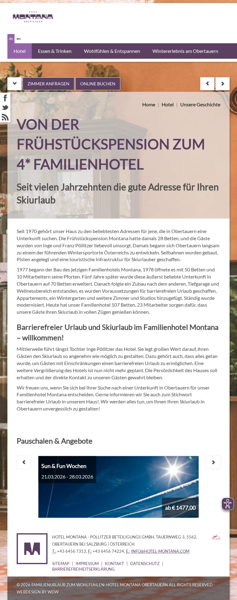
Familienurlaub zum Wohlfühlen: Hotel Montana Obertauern (99, 584)
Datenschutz (145, 563)
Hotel (20, 51)
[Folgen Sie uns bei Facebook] (5, 98)
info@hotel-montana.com (160, 551)
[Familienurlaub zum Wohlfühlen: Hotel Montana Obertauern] (38, 17)
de (11, 38)
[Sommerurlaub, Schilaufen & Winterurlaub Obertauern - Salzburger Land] (216, 536)
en (19, 38)
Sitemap (60, 563)
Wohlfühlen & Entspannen (112, 51)
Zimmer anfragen (48, 83)
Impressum (87, 563)
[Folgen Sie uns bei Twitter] (5, 107)
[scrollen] (14, 83)
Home (148, 104)
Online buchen (97, 83)
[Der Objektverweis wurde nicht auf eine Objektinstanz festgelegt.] (207, 83)
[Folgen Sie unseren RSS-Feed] (5, 117)
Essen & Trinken (55, 51)
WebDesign (29, 591)
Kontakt (114, 563)
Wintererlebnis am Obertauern (185, 51)
